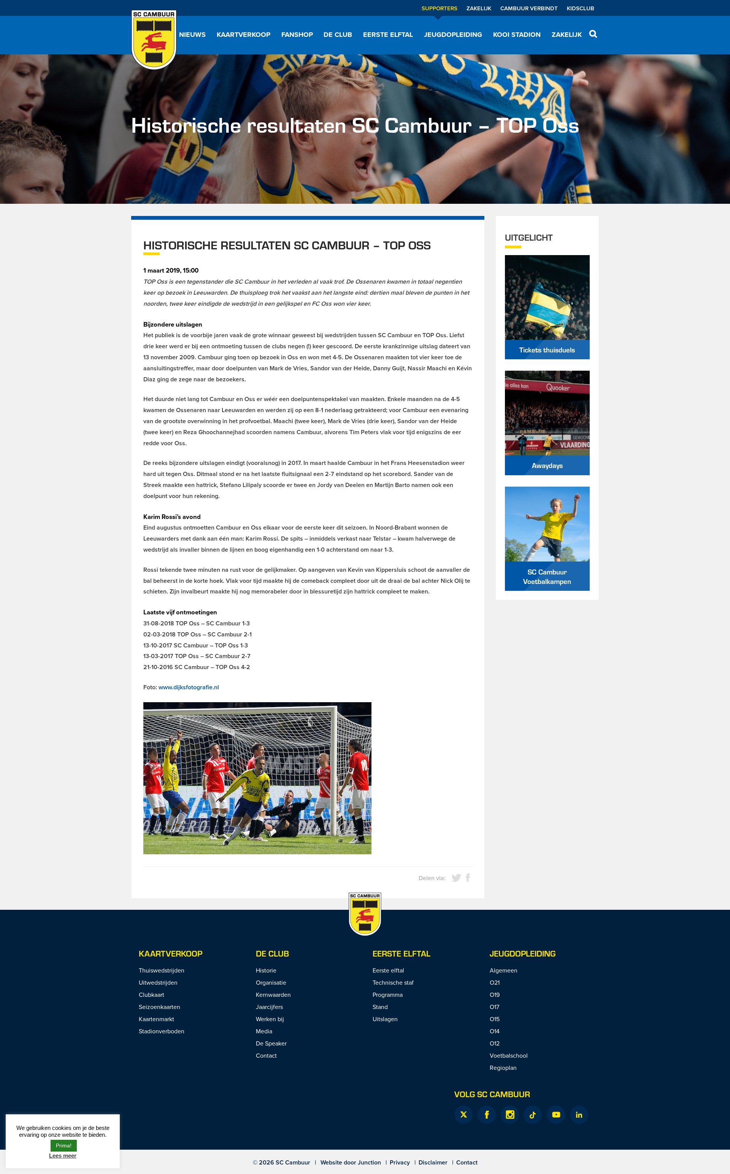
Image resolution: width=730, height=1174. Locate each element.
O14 (495, 1031)
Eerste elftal (388, 35)
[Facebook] (487, 1115)
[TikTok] (533, 1115)
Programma (388, 994)
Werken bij (270, 1019)
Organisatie (271, 982)
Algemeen (503, 970)
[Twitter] (463, 1115)
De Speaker (271, 1043)
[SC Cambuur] (154, 40)
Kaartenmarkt (156, 1019)
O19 (495, 994)
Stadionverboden (161, 1031)
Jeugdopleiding (453, 35)
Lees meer (62, 1155)
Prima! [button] (63, 1145)
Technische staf (393, 982)
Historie (266, 970)
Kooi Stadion (517, 35)
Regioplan (503, 1067)
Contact (266, 1055)
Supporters (439, 8)
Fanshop (297, 35)
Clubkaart (151, 994)
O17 (494, 1007)
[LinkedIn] (579, 1115)
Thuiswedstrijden (161, 970)
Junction (369, 1162)
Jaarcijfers (269, 1007)
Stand (380, 1007)
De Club (338, 35)
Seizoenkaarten (159, 1007)
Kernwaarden (273, 994)
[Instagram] (510, 1115)
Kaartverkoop (243, 35)
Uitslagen (385, 1019)
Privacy (400, 1162)
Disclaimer (433, 1162)
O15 (495, 1019)
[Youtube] (556, 1115)
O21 (495, 982)
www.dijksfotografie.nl (189, 687)
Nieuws (192, 35)
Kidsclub (580, 8)
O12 (495, 1043)
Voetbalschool (509, 1055)
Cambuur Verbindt (529, 8)
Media (264, 1031)
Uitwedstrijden (158, 982)
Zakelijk (479, 8)
